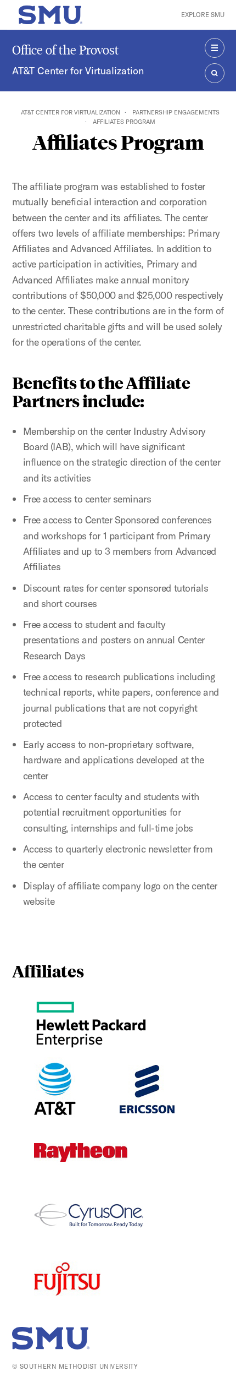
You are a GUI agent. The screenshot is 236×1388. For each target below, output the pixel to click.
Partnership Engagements (176, 112)
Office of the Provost (65, 50)
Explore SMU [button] (202, 14)
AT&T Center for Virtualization (78, 70)
